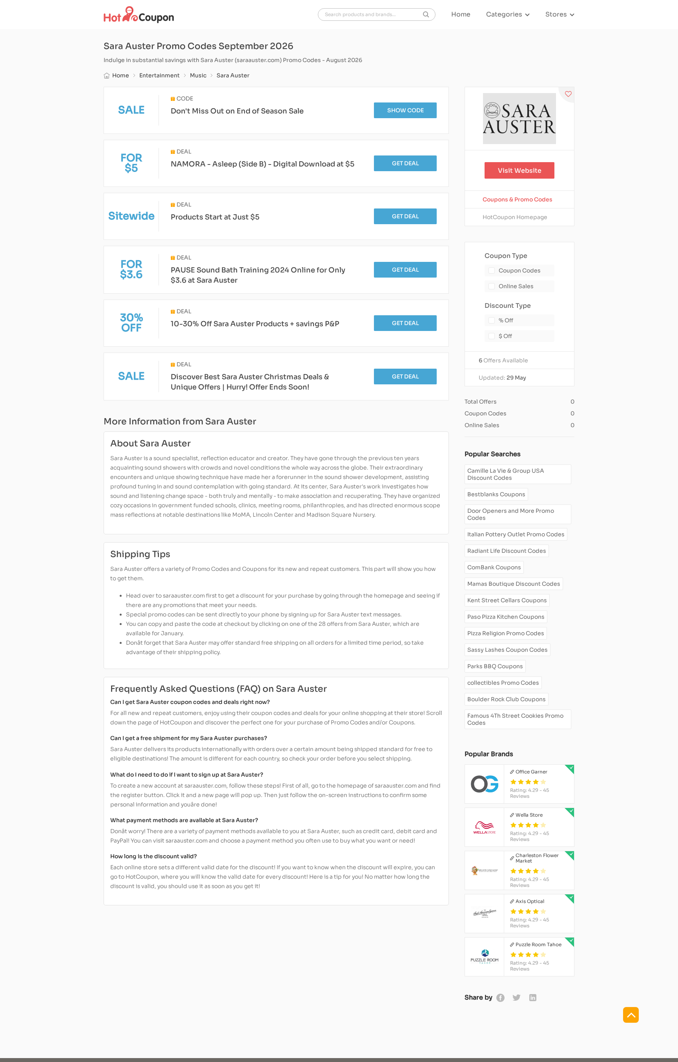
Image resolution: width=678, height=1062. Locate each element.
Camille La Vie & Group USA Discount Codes (505, 474)
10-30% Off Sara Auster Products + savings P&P (255, 324)
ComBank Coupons (494, 567)
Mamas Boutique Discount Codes (513, 583)
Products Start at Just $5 (215, 217)
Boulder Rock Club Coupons (506, 699)
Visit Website (519, 170)
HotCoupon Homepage (515, 217)
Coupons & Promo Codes (517, 199)
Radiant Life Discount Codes (506, 550)
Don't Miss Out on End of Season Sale (237, 111)
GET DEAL (405, 163)
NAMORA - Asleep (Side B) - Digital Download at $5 (262, 164)
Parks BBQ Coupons (495, 666)
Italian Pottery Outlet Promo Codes (516, 534)
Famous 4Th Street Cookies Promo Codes (515, 719)
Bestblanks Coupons (496, 494)
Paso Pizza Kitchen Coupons (506, 616)
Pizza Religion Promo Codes (505, 633)
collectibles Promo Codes (503, 682)
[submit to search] (426, 14)
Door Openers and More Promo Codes (510, 514)
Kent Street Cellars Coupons (507, 600)
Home (460, 14)
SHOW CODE (405, 110)
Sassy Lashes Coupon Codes (507, 649)
